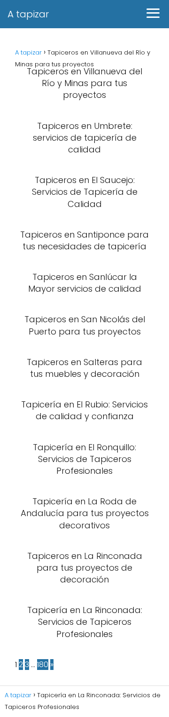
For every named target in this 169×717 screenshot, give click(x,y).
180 (42, 664)
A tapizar (28, 14)
